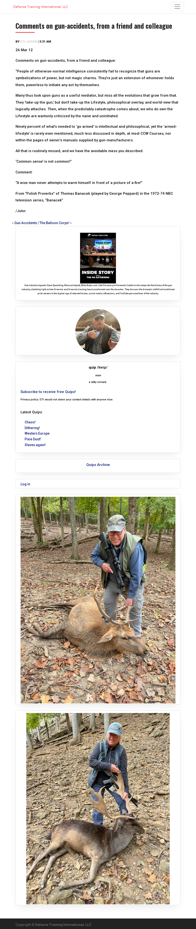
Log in (25, 484)
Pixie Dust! (33, 439)
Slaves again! (35, 445)
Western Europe (37, 433)
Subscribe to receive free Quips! (48, 392)
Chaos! (30, 422)
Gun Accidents (25, 223)
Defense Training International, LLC (63, 925)
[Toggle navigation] (177, 6)
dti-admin (28, 41)
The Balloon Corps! (54, 223)
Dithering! (32, 428)
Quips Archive (98, 465)
